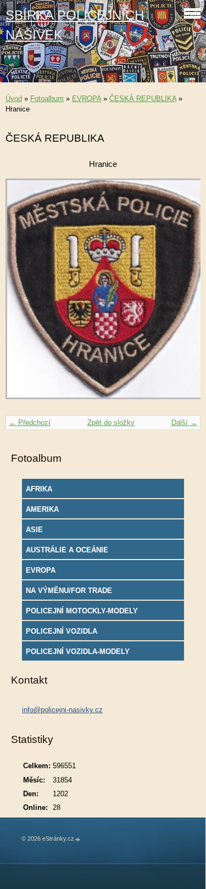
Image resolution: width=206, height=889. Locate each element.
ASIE (34, 529)
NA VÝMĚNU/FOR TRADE (69, 590)
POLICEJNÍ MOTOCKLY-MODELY (82, 611)
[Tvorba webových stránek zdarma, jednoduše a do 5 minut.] (78, 839)
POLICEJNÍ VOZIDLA (61, 631)
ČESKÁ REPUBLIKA (142, 98)
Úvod (13, 98)
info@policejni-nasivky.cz (62, 710)
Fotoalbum (47, 98)
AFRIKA (39, 489)
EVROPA (86, 98)
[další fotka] (182, 294)
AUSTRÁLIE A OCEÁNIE (67, 550)
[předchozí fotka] (23, 294)
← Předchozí (30, 422)
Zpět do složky (111, 422)
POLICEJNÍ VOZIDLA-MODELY (78, 651)
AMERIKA (42, 509)
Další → (184, 422)
